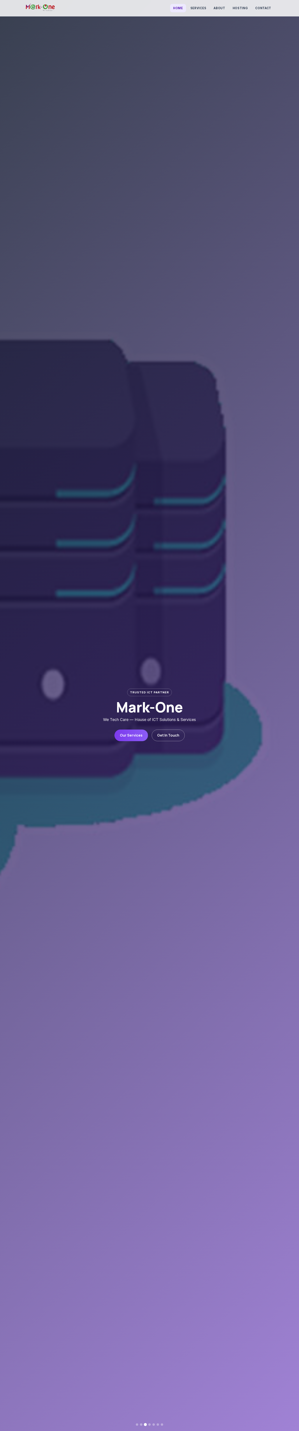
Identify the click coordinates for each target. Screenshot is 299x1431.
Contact (263, 8)
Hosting (240, 8)
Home (178, 8)
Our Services (131, 735)
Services (198, 8)
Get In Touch (168, 735)
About (219, 8)
